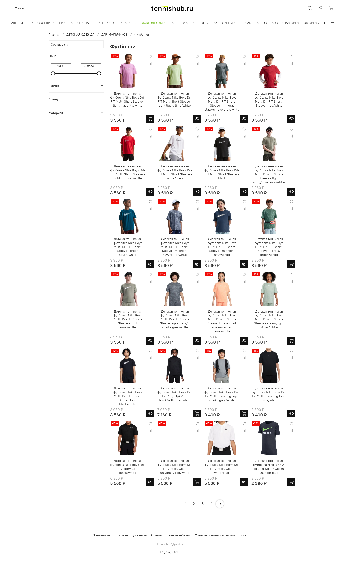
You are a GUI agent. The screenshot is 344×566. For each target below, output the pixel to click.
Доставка (140, 535)
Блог (243, 535)
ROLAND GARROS (254, 23)
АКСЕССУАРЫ (182, 23)
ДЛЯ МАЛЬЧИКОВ (114, 34)
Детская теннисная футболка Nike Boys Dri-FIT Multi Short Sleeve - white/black (174, 172)
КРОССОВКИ (40, 23)
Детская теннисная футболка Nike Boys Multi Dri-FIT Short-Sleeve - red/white (269, 99)
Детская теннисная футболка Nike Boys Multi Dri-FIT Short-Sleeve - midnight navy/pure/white (174, 247)
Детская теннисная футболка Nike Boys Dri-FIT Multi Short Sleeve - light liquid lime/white (174, 99)
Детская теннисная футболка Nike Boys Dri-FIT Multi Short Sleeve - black (221, 172)
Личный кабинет (178, 535)
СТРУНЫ (207, 23)
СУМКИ (227, 23)
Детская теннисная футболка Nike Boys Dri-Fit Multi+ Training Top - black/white (269, 394)
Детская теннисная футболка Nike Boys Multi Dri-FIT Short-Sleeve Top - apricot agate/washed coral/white (222, 321)
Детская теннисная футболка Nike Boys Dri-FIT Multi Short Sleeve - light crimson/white (127, 172)
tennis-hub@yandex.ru (171, 544)
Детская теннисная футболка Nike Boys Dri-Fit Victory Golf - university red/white (174, 467)
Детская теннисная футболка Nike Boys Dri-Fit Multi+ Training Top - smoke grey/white (221, 394)
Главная (54, 34)
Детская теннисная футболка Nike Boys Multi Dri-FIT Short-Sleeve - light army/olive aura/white (269, 174)
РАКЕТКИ (16, 23)
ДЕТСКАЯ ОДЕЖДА (149, 23)
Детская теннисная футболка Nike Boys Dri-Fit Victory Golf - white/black (221, 467)
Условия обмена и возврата (215, 535)
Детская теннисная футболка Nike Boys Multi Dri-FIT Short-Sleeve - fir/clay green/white (269, 247)
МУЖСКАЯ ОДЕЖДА (74, 23)
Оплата (156, 535)
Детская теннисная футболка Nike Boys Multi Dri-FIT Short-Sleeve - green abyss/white (127, 247)
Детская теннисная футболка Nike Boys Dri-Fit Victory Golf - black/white (127, 467)
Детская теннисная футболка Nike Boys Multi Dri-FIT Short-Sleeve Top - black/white (127, 396)
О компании (101, 535)
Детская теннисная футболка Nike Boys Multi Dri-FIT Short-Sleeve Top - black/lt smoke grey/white (175, 319)
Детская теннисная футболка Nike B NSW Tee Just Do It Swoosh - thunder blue (269, 467)
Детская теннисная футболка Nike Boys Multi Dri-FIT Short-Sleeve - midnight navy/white (222, 247)
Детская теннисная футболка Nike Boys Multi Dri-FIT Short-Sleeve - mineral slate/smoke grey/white (222, 101)
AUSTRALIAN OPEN (285, 23)
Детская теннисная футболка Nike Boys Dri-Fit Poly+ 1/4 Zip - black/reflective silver (174, 394)
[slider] (53, 73)
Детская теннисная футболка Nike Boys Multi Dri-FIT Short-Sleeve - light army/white (127, 319)
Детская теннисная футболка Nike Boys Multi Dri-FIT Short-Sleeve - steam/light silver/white (269, 319)
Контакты (121, 535)
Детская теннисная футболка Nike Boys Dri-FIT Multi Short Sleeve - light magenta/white (127, 99)
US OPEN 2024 (314, 23)
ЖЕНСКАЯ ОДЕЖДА (112, 23)
